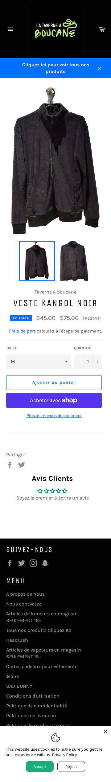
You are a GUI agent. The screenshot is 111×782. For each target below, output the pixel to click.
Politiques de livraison (31, 715)
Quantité (82, 348)
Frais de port (22, 331)
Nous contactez (23, 604)
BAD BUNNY (19, 686)
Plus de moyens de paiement (54, 415)
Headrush (17, 640)
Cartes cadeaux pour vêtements (41, 666)
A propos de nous (25, 594)
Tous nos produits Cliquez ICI (38, 630)
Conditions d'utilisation (33, 696)
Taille (11, 348)
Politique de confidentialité (36, 706)
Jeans (12, 676)
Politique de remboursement (38, 725)
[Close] (105, 731)
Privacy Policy (64, 754)
